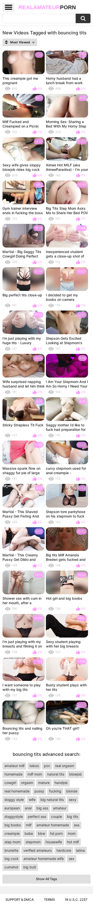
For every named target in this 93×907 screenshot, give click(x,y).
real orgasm (64, 766)
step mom (12, 842)
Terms (49, 900)
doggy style (14, 799)
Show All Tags (46, 879)
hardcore (64, 850)
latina (80, 850)
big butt (29, 867)
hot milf (73, 842)
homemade (13, 774)
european (12, 808)
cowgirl (10, 782)
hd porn (56, 833)
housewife (54, 842)
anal (28, 808)
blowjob (75, 774)
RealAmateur (47, 7)
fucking (55, 791)
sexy (72, 799)
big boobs (12, 825)
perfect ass (37, 816)
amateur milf (14, 766)
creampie (12, 833)
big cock (11, 858)
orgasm (27, 782)
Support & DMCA (19, 900)
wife (32, 799)
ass (76, 825)
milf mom (35, 774)
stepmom (33, 842)
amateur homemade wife (44, 858)
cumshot (11, 867)
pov (47, 766)
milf (28, 825)
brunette (11, 850)
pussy (39, 791)
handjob (61, 782)
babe (29, 833)
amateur (59, 808)
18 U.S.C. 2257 (76, 900)
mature (44, 782)
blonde (71, 791)
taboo (34, 766)
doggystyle (13, 816)
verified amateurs (37, 850)
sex (71, 858)
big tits (72, 816)
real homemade (17, 791)
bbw (41, 833)
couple (56, 816)
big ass (42, 808)
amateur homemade (52, 825)
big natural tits (52, 799)
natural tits (55, 774)
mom (72, 833)
